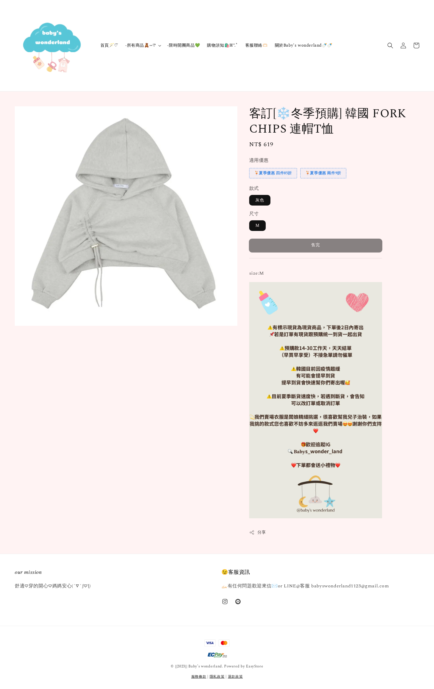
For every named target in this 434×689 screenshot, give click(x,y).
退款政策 (235, 677)
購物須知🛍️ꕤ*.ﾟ (222, 45)
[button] (390, 45)
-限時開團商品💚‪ (183, 45)
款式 (254, 188)
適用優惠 (259, 160)
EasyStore (254, 666)
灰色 (259, 200)
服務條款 (198, 677)
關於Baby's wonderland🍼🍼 (303, 45)
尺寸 (254, 213)
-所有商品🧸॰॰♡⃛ (140, 45)
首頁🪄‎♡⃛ (109, 45)
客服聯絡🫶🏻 (256, 45)
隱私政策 (217, 677)
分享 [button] (261, 532)
